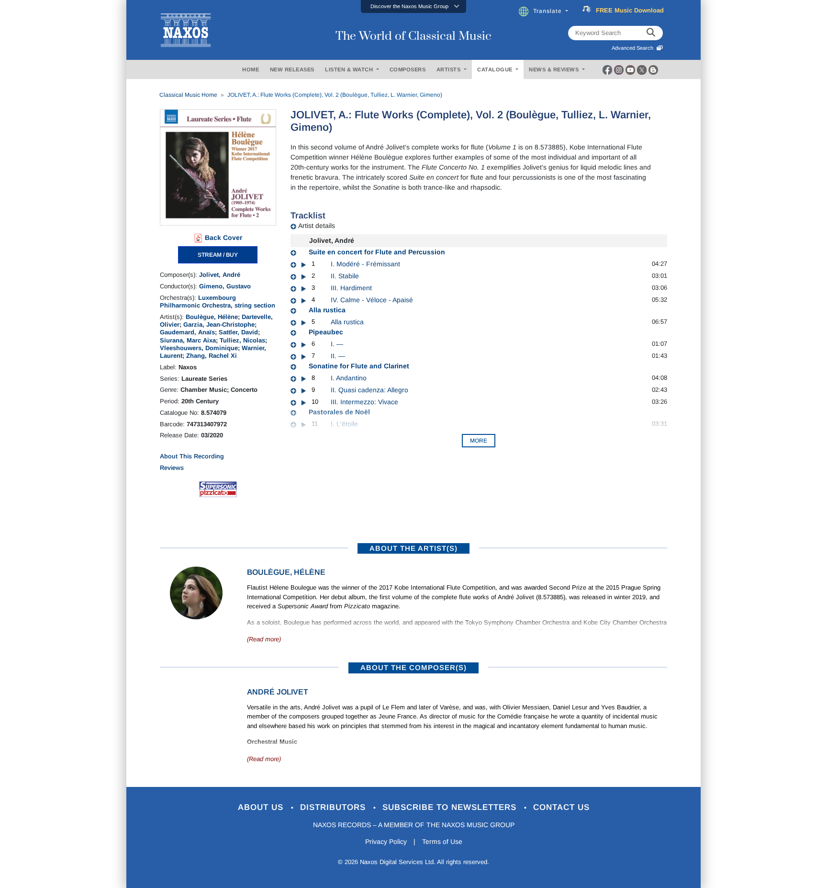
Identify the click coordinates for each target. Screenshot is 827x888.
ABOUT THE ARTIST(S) (413, 548)
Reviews (172, 467)
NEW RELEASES (292, 69)
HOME (250, 69)
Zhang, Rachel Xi (211, 355)
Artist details (316, 225)
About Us (262, 807)
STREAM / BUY (218, 254)
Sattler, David (238, 332)
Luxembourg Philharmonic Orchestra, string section (217, 301)
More (478, 440)
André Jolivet (277, 692)
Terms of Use (442, 841)
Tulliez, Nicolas (242, 340)
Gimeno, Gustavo (225, 286)
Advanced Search (634, 48)
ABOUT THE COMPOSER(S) (413, 667)
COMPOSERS (408, 69)
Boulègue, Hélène (212, 316)
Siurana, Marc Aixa (188, 340)
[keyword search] (651, 33)
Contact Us (561, 807)
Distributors (334, 807)
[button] (413, 6)
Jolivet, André (219, 274)
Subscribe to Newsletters (450, 807)
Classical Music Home (188, 94)
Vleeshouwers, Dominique (199, 348)
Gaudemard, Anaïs (187, 332)
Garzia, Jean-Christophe (219, 324)
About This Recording (192, 456)
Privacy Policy (386, 841)
